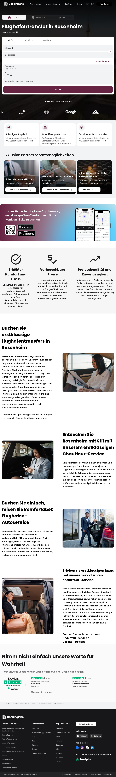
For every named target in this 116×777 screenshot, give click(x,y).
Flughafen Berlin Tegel (23, 376)
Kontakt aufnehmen (19, 189)
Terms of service (95, 774)
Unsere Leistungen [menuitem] (53, 4)
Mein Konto (104, 4)
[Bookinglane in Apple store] (82, 736)
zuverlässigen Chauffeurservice (78, 466)
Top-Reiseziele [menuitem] (35, 4)
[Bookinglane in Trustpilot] (84, 759)
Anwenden (88, 189)
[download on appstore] (26, 227)
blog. (44, 418)
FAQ (93, 4)
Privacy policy (107, 774)
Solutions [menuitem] (68, 4)
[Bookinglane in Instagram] (82, 747)
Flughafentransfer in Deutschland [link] (21, 704)
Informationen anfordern (58, 189)
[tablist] (38, 17)
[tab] (14, 17)
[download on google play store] (26, 233)
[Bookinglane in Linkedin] (92, 747)
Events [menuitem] (79, 4)
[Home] (3, 704)
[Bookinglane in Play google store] (96, 736)
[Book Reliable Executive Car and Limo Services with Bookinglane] (14, 4)
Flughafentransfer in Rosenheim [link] (51, 704)
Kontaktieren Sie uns (86, 724)
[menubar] (37, 4)
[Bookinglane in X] (87, 747)
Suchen (58, 89)
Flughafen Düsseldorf (27, 380)
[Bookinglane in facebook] (77, 747)
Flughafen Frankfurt (29, 373)
